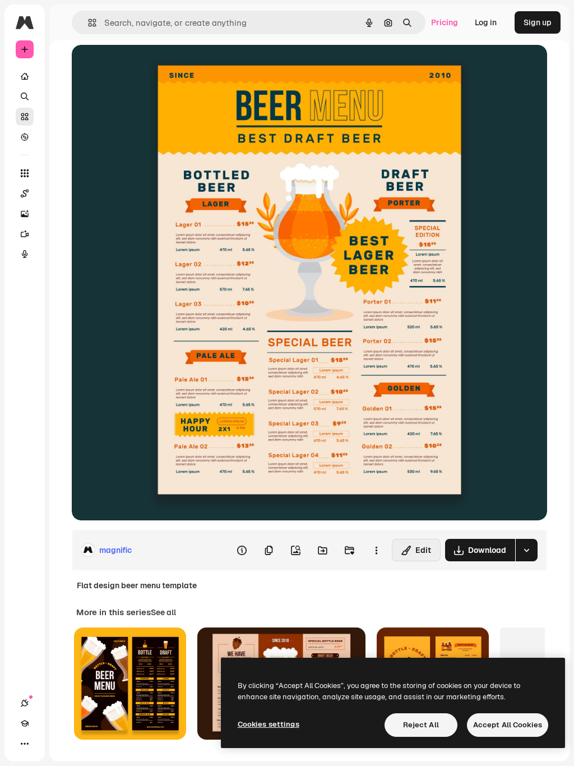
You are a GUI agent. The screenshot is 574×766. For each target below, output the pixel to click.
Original (143, 66)
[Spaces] (25, 193)
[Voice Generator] (25, 254)
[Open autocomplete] (87, 23)
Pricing (444, 22)
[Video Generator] (25, 234)
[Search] (25, 96)
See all (163, 612)
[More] (25, 744)
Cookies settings (268, 724)
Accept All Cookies (507, 725)
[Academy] (25, 723)
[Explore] (25, 137)
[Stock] (25, 117)
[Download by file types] (526, 550)
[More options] (376, 550)
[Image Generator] (25, 214)
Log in (486, 22)
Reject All (421, 725)
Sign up (538, 22)
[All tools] (25, 173)
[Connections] (25, 703)
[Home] (25, 76)
